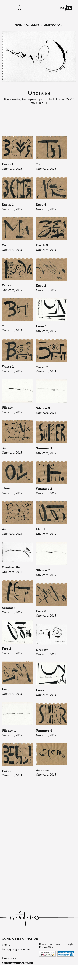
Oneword (52, 25)
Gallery (33, 25)
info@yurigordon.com (16, 949)
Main (18, 25)
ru (62, 8)
